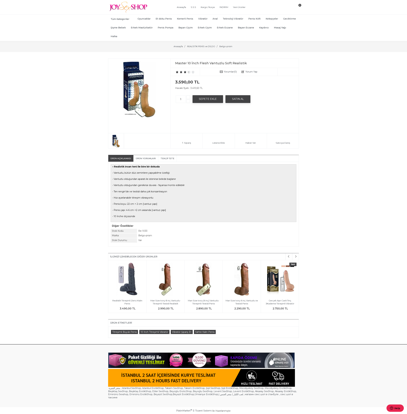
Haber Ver (250, 143)
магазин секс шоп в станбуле (262, 394)
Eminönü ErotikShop (140, 394)
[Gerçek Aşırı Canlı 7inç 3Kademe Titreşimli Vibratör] (239, 280)
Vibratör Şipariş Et (181, 332)
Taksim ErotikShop (194, 388)
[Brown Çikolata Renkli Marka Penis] (277, 280)
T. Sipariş (186, 143)
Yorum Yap (251, 71)
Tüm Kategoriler (120, 19)
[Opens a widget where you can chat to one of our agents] (395, 408)
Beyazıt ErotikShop (183, 394)
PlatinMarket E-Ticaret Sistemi (194, 410)
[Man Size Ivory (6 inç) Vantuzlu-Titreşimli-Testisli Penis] (163, 280)
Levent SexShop (223, 391)
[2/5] (179, 72)
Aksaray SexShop (264, 391)
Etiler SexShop (160, 391)
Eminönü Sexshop (118, 394)
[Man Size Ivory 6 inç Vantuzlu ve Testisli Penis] (201, 280)
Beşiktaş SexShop (118, 391)
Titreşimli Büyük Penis (124, 332)
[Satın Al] (237, 99)
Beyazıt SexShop (163, 394)
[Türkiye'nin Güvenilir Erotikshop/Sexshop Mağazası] (128, 12)
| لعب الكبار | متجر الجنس (231, 394)
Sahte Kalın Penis (204, 332)
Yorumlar (230, 71)
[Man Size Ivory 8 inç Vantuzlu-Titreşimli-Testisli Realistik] (124, 280)
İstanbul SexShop (131, 388)
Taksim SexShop (174, 388)
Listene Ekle (218, 143)
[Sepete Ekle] (208, 99)
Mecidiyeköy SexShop (251, 388)
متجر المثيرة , (115, 388)
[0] (297, 8)
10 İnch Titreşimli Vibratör (154, 332)
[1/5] (177, 72)
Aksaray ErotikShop (285, 391)
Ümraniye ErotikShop (206, 394)
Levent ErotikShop (243, 391)
